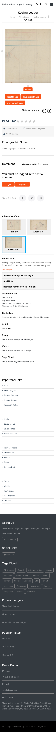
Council (21, 570)
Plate (13, 129)
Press (6, 462)
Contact (7, 500)
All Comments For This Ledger (34, 164)
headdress (8, 586)
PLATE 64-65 (8, 646)
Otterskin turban (35, 570)
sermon (7, 581)
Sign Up (22, 184)
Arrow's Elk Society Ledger (14, 622)
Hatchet (35, 575)
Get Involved (9, 467)
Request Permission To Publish (19, 286)
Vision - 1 (6, 638)
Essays (7, 457)
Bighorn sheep (22, 575)
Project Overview (11, 395)
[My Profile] (41, 5)
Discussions (9, 452)
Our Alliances (9, 496)
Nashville (31, 591)
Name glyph (35, 586)
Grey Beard (8, 591)
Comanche (21, 586)
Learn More (10, 539)
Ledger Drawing (11, 400)
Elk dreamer (9, 570)
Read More (7, 269)
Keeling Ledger (39, 17)
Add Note (8, 281)
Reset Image (12, 97)
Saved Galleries (10, 433)
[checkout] (46, 5)
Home (12, 17)
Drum (45, 575)
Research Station (11, 405)
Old (36, 581)
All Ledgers (24, 17)
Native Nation (35, 129)
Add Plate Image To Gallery (17, 275)
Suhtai (17, 581)
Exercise (27, 581)
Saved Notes (9, 429)
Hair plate (8, 575)
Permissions (9, 491)
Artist (12, 134)
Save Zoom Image (31, 97)
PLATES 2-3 (7, 655)
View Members (10, 448)
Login (8, 184)
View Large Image (15, 103)
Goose (20, 591)
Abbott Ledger (8, 614)
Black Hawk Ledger (10, 606)
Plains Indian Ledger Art (35, 726)
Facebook (9, 555)
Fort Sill (45, 581)
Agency (47, 586)
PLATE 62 (28, 20)
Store (6, 481)
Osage (49, 570)
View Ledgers (10, 390)
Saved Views (9, 424)
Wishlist (7, 486)
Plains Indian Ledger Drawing (17, 4)
